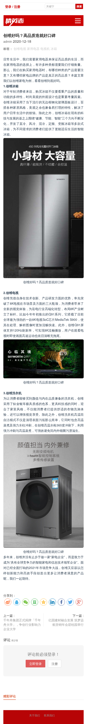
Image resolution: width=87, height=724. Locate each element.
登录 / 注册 (12, 6)
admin (8, 41)
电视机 (45, 48)
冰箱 (54, 48)
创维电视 (20, 48)
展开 (77, 20)
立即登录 (35, 663)
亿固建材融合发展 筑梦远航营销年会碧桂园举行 (66, 622)
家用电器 (33, 48)
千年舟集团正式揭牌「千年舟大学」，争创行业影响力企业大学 (22, 624)
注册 (55, 663)
